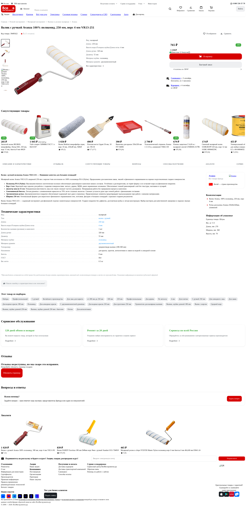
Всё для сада (41, 14)
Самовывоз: (176, 78)
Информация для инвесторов (12, 472)
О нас (3, 469)
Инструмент (17, 14)
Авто (126, 14)
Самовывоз (62, 472)
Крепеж (29, 14)
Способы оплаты (64, 474)
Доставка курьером (65, 467)
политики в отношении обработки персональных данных (39, 499)
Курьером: (175, 85)
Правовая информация (9, 479)
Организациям (35, 474)
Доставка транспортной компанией (72, 469)
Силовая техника (70, 14)
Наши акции (34, 467)
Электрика (54, 14)
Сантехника (115, 14)
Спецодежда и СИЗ (98, 14)
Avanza (212, 176)
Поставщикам (35, 472)
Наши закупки (35, 479)
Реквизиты (5, 467)
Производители (7, 477)
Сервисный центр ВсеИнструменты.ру (102, 467)
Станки (84, 14)
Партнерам (34, 477)
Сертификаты (6, 474)
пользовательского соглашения (73, 499)
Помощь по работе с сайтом (98, 472)
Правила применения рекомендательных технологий (13, 483)
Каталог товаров (7, 487)
